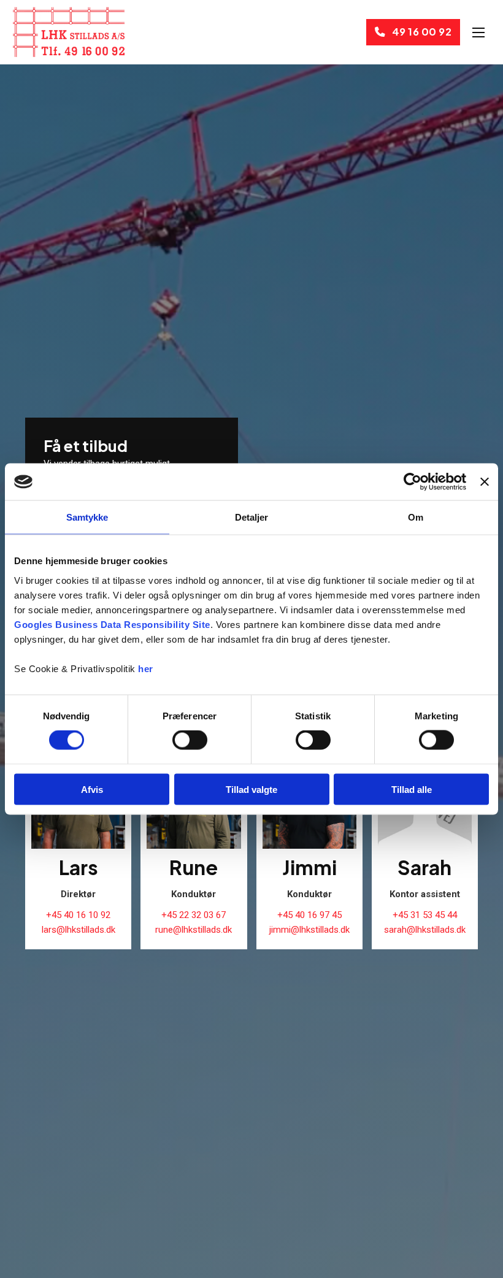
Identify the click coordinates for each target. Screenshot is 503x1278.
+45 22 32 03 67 (193, 914)
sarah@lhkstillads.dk (425, 929)
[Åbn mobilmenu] (478, 32)
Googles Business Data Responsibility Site (112, 624)
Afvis (92, 789)
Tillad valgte (251, 789)
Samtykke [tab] (87, 517)
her (145, 668)
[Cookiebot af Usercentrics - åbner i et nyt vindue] (412, 482)
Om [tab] (415, 517)
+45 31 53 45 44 (425, 914)
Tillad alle (411, 789)
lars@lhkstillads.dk (78, 929)
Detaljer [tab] (252, 517)
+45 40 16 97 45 (309, 914)
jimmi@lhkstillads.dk (309, 929)
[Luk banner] (484, 482)
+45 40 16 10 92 (78, 914)
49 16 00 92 (422, 31)
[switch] (189, 740)
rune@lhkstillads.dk (193, 929)
